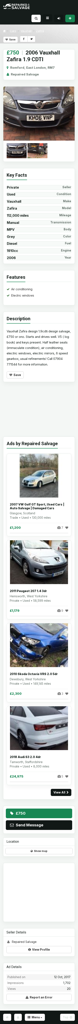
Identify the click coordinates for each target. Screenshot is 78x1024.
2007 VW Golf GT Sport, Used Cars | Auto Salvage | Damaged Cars (37, 506)
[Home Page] (7, 1017)
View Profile (40, 949)
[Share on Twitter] (31, 39)
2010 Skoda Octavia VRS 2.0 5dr (34, 674)
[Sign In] (58, 18)
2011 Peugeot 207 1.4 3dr (28, 591)
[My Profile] (18, 1017)
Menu (35, 1017)
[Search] (36, 18)
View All (60, 792)
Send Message (28, 825)
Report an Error (40, 997)
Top (66, 1017)
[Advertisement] (39, 412)
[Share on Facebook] (24, 39)
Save (12, 39)
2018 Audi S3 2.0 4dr (25, 757)
